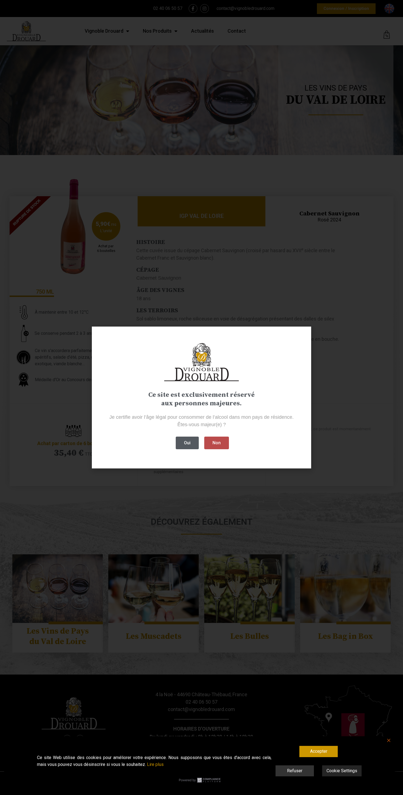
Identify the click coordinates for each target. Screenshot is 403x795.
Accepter (318, 751)
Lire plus (155, 764)
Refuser (294, 770)
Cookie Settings (342, 770)
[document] (201, 397)
